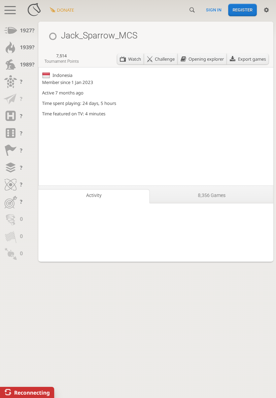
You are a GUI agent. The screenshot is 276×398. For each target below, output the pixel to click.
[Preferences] (266, 10)
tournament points (61, 58)
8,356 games (212, 195)
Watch (134, 59)
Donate (65, 10)
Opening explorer (206, 59)
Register (242, 9)
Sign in (213, 9)
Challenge (165, 59)
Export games (252, 59)
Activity (94, 195)
